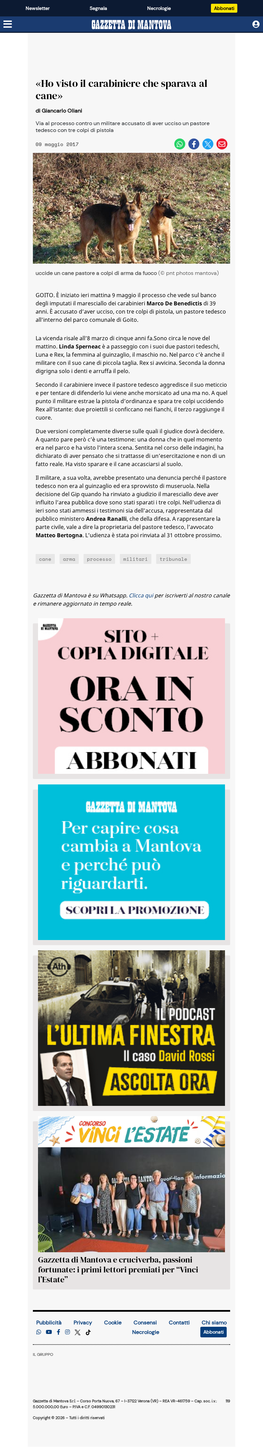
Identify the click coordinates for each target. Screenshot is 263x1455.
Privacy (83, 1322)
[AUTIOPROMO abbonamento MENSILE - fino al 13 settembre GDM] (131, 862)
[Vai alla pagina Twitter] (78, 1332)
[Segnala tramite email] (221, 143)
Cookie (113, 1322)
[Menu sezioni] (7, 24)
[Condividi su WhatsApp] (179, 143)
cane (45, 559)
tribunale (173, 559)
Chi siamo (214, 1322)
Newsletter (38, 8)
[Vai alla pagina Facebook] (58, 1332)
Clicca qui (141, 595)
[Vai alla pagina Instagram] (67, 1332)
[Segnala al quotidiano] (38, 1332)
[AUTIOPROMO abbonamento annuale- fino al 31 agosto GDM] (131, 696)
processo (99, 559)
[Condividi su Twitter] (207, 143)
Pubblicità (49, 1322)
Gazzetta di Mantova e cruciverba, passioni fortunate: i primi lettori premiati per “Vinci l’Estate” (118, 1269)
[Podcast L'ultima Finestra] (131, 1028)
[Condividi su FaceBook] (193, 143)
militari (135, 559)
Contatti (179, 1322)
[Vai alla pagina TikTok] (88, 1332)
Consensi (145, 1322)
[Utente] (256, 24)
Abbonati (224, 8)
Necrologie (159, 8)
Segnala (98, 8)
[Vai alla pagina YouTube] (49, 1332)
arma (69, 559)
